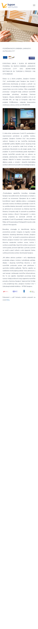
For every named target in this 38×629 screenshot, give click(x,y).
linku (8, 300)
